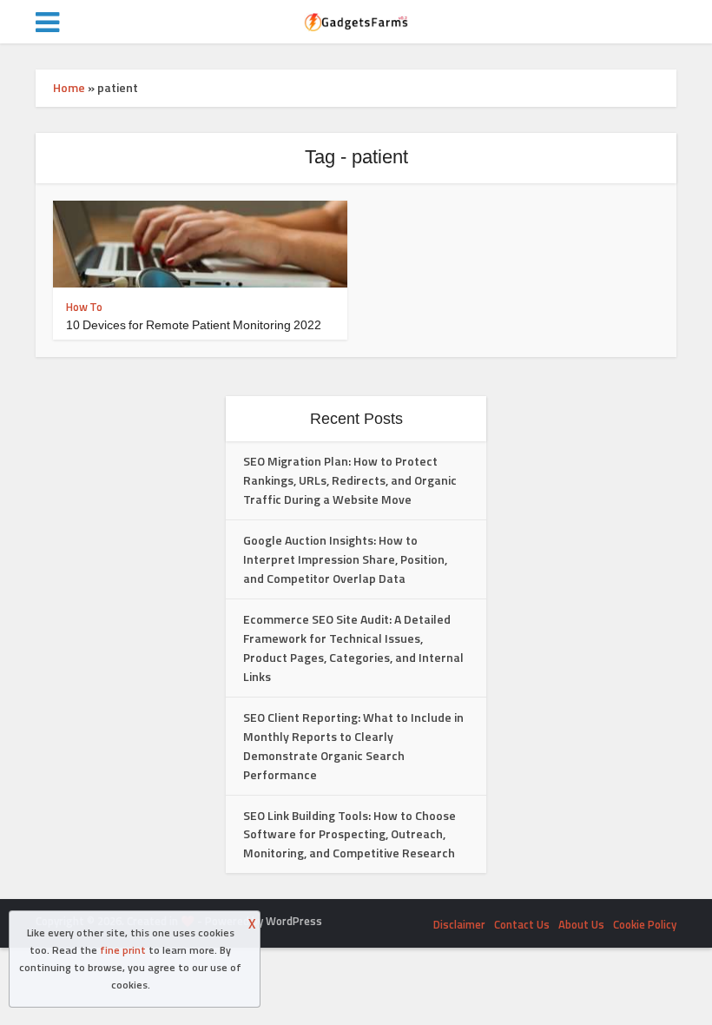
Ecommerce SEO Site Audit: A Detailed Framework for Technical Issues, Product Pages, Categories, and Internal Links (353, 647)
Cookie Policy (644, 924)
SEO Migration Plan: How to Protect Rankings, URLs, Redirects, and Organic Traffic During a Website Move (350, 480)
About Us (581, 924)
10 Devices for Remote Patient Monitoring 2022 (193, 325)
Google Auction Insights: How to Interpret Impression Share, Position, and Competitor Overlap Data (345, 559)
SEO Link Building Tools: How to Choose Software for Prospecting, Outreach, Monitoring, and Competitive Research (349, 834)
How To (84, 306)
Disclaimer (459, 924)
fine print (123, 950)
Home (69, 87)
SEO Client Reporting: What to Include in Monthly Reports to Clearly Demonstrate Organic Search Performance (353, 746)
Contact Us (522, 924)
